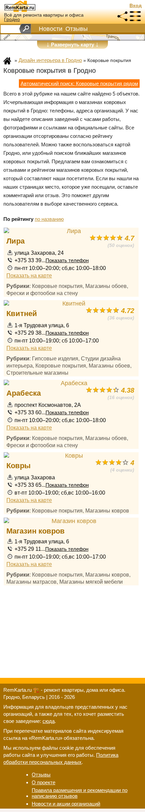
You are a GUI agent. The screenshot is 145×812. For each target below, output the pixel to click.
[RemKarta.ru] (32, 6)
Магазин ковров (35, 531)
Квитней (21, 313)
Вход (135, 5)
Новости (50, 28)
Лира (15, 241)
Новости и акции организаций (66, 804)
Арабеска (23, 393)
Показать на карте (29, 275)
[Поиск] (25, 29)
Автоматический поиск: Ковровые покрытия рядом (79, 83)
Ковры (18, 465)
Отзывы (76, 28)
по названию (49, 219)
